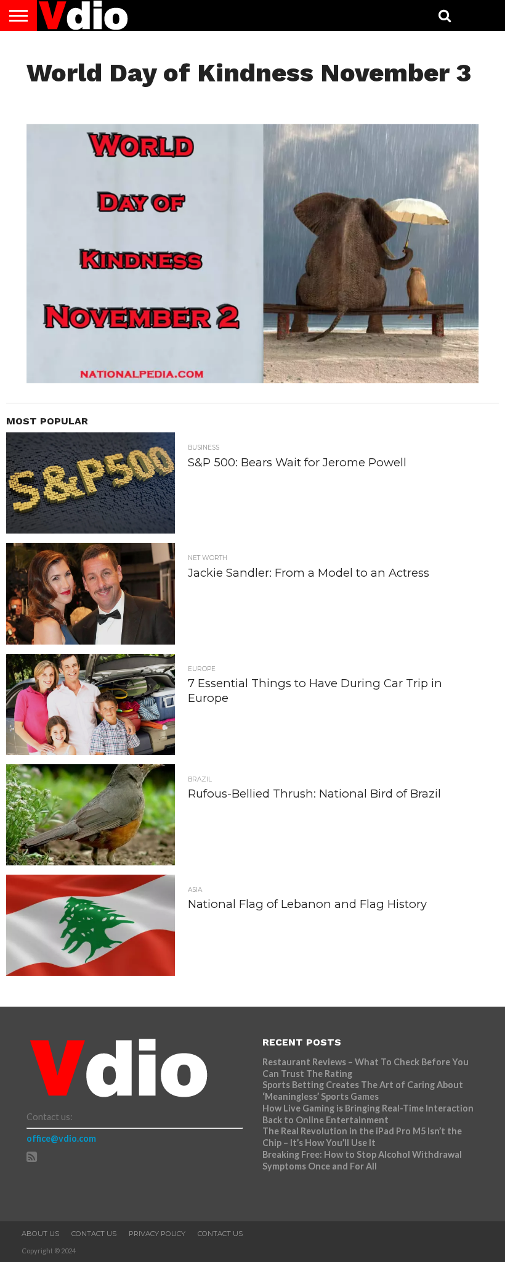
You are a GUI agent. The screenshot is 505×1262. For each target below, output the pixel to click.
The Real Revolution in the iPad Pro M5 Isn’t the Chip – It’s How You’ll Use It (362, 1137)
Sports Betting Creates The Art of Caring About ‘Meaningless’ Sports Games (362, 1090)
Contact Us (93, 1233)
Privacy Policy (157, 1233)
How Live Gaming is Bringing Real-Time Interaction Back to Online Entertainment (368, 1114)
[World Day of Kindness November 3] (252, 379)
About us (40, 1233)
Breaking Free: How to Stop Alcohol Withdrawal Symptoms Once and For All (362, 1160)
